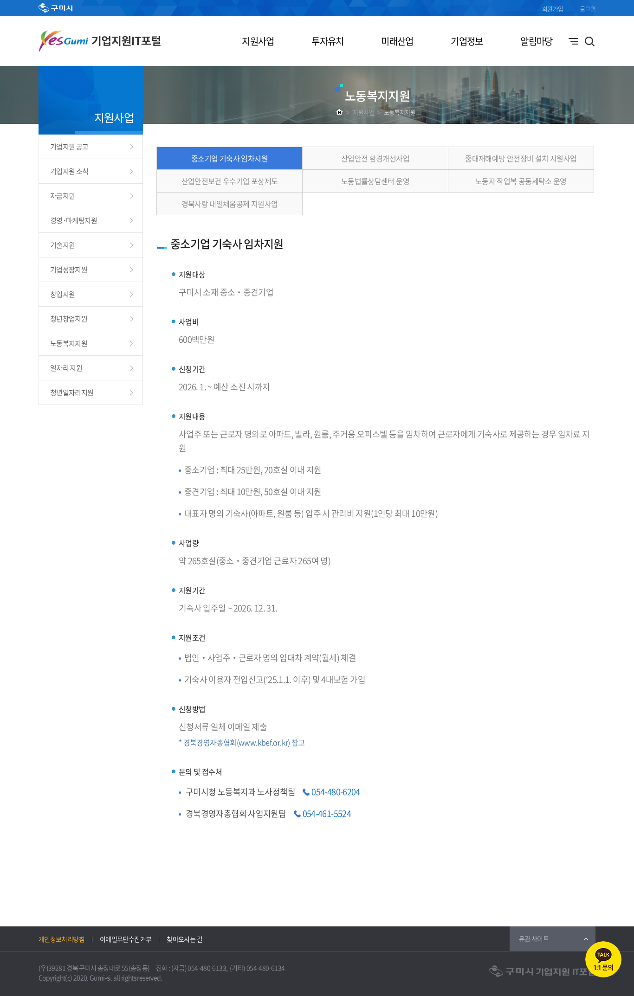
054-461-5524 (327, 813)
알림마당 (536, 41)
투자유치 (327, 41)
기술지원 (62, 245)
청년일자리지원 (72, 392)
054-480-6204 (335, 791)
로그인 (587, 8)
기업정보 (467, 41)
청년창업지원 (68, 319)
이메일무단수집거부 (125, 939)
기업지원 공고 (69, 146)
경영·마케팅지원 (73, 220)
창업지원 (62, 294)
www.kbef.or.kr (263, 742)
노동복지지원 (399, 112)
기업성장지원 (68, 269)
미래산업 (397, 41)
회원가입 (552, 8)
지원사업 (258, 41)
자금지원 (62, 196)
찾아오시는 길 (184, 939)
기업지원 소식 (69, 171)
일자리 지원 (66, 368)
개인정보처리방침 (61, 939)
